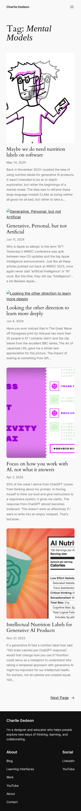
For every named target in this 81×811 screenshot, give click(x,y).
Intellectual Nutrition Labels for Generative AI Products (39, 627)
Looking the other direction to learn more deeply (37, 311)
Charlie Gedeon (17, 7)
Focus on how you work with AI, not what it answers (37, 467)
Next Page (63, 698)
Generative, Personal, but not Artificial (36, 229)
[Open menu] (72, 6)
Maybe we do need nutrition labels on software (35, 152)
